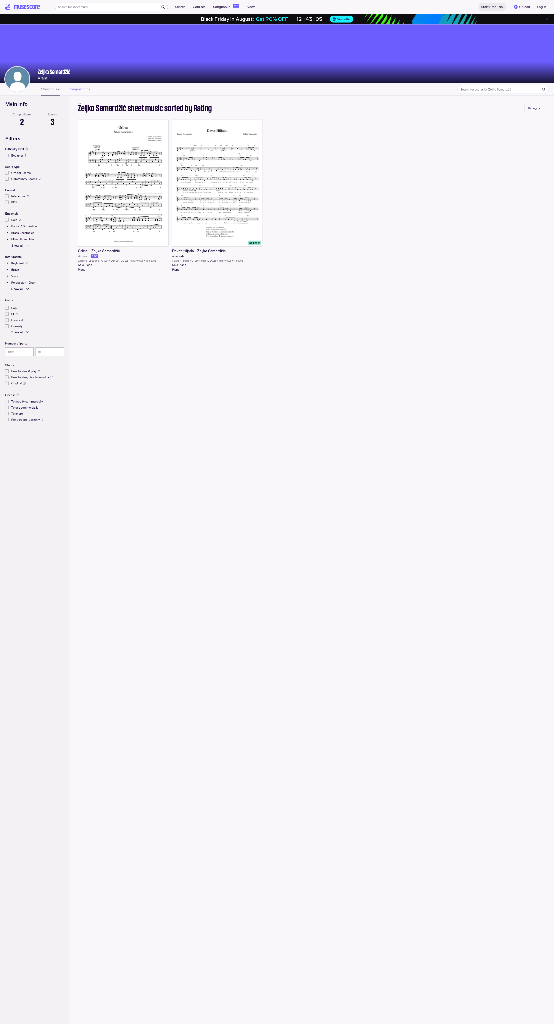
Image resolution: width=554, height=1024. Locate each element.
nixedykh (178, 256)
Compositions (79, 89)
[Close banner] (547, 19)
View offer (344, 19)
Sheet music (50, 89)
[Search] (163, 7)
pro (94, 256)
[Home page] (22, 6)
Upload (524, 7)
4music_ (83, 256)
